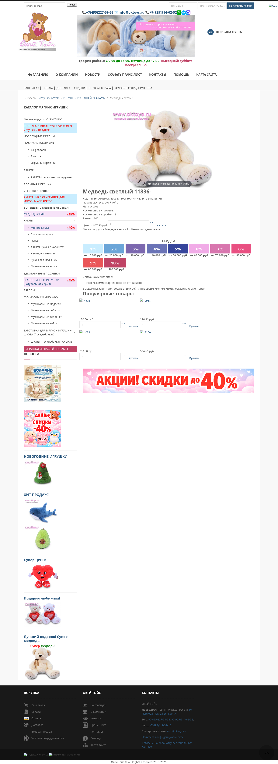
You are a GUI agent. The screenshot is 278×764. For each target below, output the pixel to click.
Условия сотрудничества (47, 738)
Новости (95, 718)
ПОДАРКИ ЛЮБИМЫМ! (39, 142)
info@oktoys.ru (131, 12)
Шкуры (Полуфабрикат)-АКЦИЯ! (51, 341)
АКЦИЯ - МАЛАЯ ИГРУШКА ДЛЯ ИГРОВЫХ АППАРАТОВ (44, 199)
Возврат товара (41, 731)
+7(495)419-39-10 (160, 725)
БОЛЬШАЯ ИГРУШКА (37, 184)
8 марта (36, 156)
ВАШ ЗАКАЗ (31, 88)
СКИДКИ (79, 88)
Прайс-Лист (98, 725)
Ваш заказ (38, 705)
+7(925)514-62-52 (163, 12)
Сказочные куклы (42, 234)
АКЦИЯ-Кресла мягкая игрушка (51, 177)
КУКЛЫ (28, 220)
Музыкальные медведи (46, 304)
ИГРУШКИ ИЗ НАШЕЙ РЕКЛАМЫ (47, 349)
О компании (98, 711)
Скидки (36, 711)
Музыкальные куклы (44, 266)
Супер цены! (35, 559)
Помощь (95, 738)
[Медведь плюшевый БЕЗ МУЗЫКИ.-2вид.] (145, 332)
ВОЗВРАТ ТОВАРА (100, 88)
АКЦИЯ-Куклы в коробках (47, 247)
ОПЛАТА (48, 88)
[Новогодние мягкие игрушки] (42, 472)
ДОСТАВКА (63, 88)
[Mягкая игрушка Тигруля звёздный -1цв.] (84, 332)
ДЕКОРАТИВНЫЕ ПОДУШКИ (42, 273)
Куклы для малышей (44, 260)
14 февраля (38, 150)
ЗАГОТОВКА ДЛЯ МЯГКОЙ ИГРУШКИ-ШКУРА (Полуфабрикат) (48, 332)
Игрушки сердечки (43, 162)
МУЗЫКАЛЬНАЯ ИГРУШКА (41, 297)
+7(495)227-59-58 (99, 12)
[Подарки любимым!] (42, 614)
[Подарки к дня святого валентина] (42, 383)
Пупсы (35, 240)
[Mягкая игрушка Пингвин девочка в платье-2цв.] (145, 300)
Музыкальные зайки (44, 323)
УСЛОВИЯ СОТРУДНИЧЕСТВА (133, 88)
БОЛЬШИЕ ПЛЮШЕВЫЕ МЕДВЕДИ (46, 207)
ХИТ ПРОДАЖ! (36, 494)
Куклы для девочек (43, 253)
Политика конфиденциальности (162, 737)
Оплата (36, 718)
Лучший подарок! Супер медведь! (46, 638)
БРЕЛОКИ (30, 290)
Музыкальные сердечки (46, 317)
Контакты (96, 731)
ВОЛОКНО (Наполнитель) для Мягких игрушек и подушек (48, 128)
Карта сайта (98, 745)
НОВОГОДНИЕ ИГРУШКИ (40, 136)
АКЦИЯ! (29, 170)
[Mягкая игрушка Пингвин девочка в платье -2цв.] (84, 300)
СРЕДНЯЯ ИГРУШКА (36, 191)
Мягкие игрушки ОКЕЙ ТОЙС (43, 119)
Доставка (37, 725)
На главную (98, 705)
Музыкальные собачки (46, 310)
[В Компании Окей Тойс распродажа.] (42, 661)
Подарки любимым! (42, 598)
